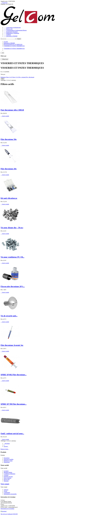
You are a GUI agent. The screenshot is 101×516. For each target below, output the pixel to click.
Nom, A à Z (9, 77)
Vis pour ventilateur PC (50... (12, 257)
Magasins (6, 481)
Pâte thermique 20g (8, 169)
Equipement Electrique (11, 31)
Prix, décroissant (30, 77)
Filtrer (2, 78)
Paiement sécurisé (8, 476)
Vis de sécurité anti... (9, 316)
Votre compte (5, 484)
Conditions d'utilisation (9, 473)
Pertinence (3, 77)
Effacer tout (4, 59)
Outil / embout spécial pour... (12, 433)
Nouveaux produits (8, 459)
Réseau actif (8, 29)
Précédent (7, 443)
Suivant (6, 446)
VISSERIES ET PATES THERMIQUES (14, 48)
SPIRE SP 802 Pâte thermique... (14, 375)
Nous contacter (7, 478)
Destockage (7, 462)
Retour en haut (5, 449)
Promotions (6, 458)
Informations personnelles (10, 494)
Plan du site (7, 479)
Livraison (6, 471)
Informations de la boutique (7, 508)
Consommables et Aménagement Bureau (15, 30)
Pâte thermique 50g (8, 139)
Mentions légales (8, 472)
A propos (6, 475)
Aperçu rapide (5, 116)
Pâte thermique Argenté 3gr (12, 345)
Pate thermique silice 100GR (12, 110)
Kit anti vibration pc (9, 198)
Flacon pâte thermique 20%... (13, 286)
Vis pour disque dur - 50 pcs (12, 228)
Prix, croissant (22, 77)
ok (2, 52)
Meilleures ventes (8, 460)
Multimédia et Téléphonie (11, 33)
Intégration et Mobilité (10, 36)
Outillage (7, 34)
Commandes (7, 492)
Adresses (6, 489)
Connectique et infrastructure (12, 27)
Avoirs (5, 491)
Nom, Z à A (15, 77)
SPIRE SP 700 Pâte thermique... (14, 404)
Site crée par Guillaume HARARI (9, 514)
